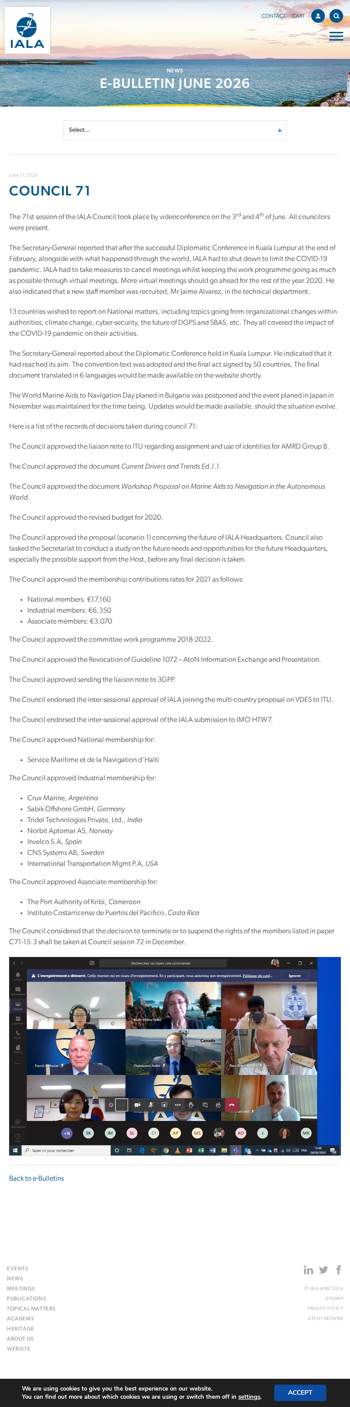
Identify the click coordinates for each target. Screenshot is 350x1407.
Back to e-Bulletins (36, 1178)
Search (336, 16)
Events (18, 1269)
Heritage (21, 1329)
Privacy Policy (325, 1308)
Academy (20, 1319)
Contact (274, 16)
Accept (300, 1392)
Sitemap (334, 1298)
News (15, 1279)
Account (318, 16)
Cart (298, 16)
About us (20, 1339)
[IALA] (27, 30)
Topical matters (31, 1309)
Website (19, 1349)
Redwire (334, 1318)
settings (249, 1397)
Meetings (21, 1289)
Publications (26, 1299)
